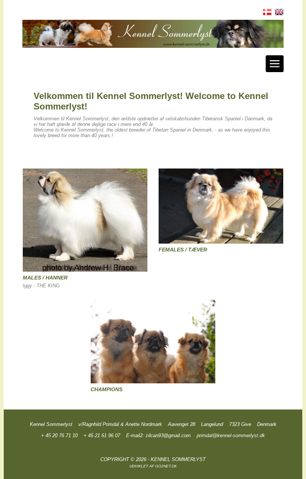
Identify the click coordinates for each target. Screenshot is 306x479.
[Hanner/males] (85, 222)
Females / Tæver (183, 250)
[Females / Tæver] (221, 208)
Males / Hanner (45, 278)
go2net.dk (166, 466)
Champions (106, 389)
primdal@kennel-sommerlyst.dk (231, 435)
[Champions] (153, 343)
